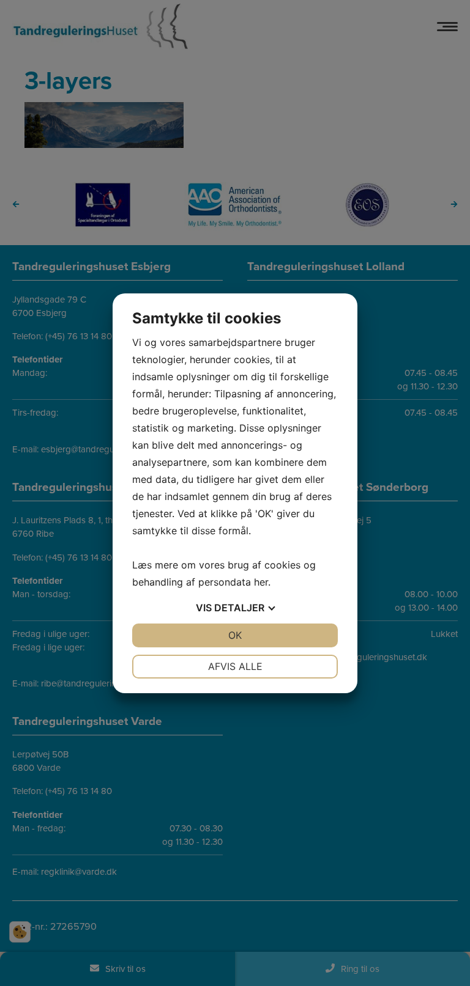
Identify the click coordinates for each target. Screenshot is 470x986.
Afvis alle (235, 666)
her (261, 582)
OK (235, 635)
